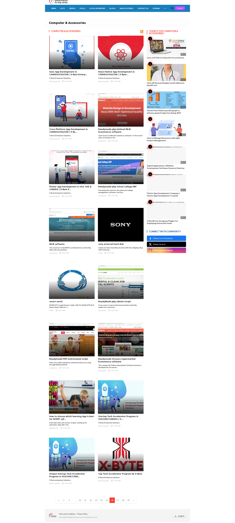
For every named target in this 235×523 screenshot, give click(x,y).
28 (123, 500)
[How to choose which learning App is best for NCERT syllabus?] (72, 407)
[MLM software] (72, 235)
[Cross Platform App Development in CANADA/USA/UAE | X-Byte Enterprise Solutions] (72, 120)
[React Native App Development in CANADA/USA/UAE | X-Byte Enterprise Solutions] (121, 63)
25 (107, 500)
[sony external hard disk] (121, 235)
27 (118, 500)
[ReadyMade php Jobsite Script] (121, 292)
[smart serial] (72, 292)
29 (128, 500)
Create (180, 8)
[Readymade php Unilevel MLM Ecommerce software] (121, 120)
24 (101, 500)
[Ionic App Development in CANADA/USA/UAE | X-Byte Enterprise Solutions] (72, 63)
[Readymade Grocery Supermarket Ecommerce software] (121, 350)
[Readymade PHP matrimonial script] (72, 350)
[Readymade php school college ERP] (121, 177)
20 (80, 500)
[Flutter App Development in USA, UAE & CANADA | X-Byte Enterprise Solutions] (72, 177)
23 (96, 500)
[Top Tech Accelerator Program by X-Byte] (121, 465)
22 (91, 500)
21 (85, 500)
